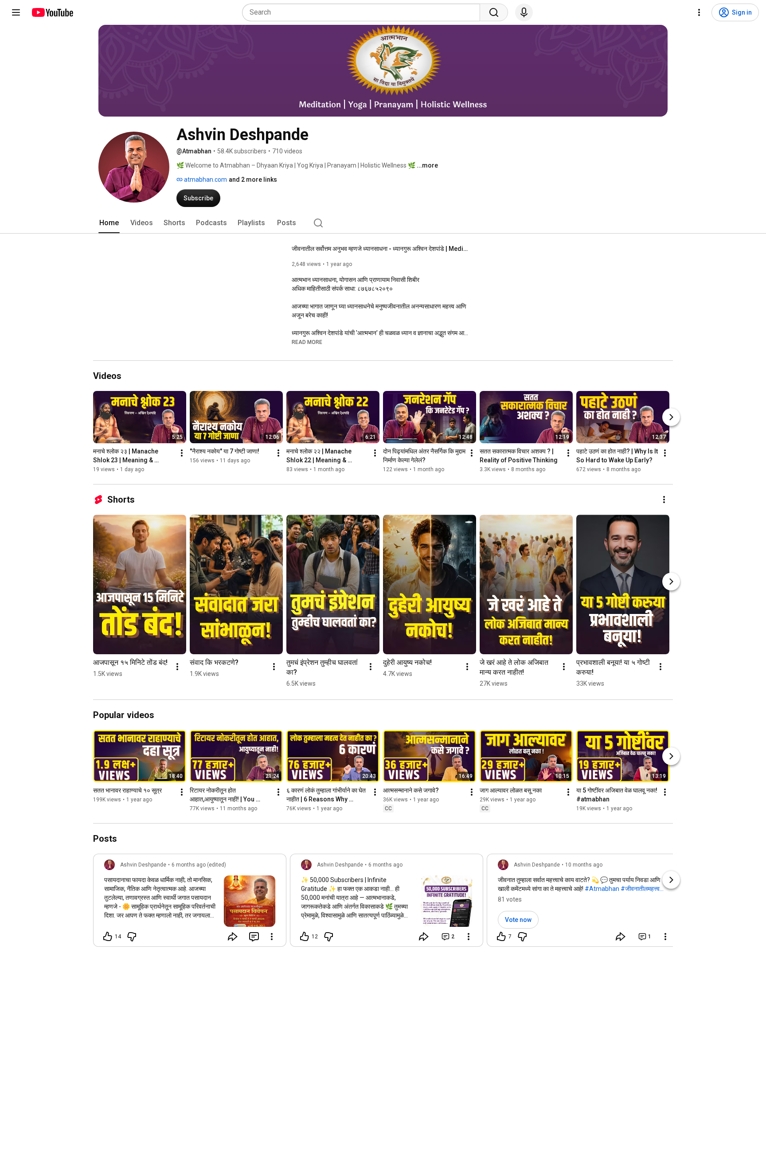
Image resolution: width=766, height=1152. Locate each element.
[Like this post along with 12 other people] (304, 936)
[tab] (109, 223)
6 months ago (385, 865)
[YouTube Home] (52, 12)
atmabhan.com (205, 179)
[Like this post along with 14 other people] (108, 936)
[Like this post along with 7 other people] (501, 936)
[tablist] (383, 223)
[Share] (233, 936)
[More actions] (182, 453)
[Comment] (254, 936)
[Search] (494, 12)
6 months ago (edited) (199, 865)
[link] (189, 902)
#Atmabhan (602, 888)
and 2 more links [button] (253, 179)
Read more (307, 342)
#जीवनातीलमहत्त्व (640, 888)
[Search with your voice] (524, 12)
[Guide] (16, 12)
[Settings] (699, 12)
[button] (307, 341)
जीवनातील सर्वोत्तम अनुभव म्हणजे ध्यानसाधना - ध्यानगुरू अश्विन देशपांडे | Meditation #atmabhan (380, 248)
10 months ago (583, 865)
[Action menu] (272, 936)
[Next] (671, 417)
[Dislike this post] (132, 936)
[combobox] (364, 12)
